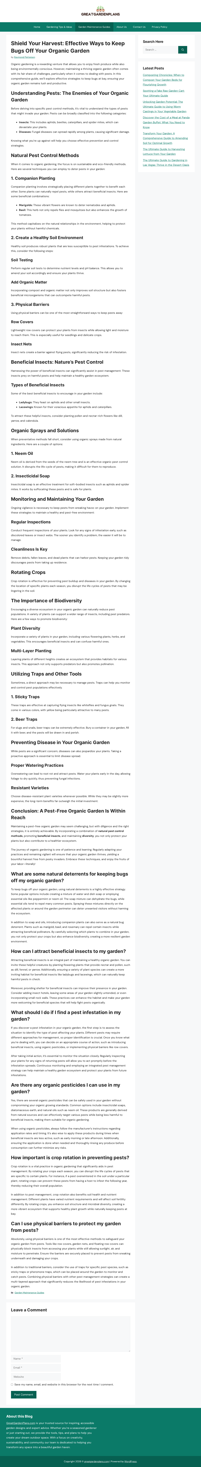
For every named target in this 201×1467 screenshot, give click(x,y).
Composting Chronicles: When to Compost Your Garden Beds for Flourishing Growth (163, 79)
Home (37, 27)
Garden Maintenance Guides (94, 27)
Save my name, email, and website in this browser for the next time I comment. (64, 1384)
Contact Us (139, 27)
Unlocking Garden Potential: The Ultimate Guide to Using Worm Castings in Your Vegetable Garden (164, 106)
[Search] (182, 50)
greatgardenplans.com (96, 1461)
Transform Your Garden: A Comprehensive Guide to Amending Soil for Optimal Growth (165, 138)
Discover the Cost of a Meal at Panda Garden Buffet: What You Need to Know (166, 122)
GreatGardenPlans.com (20, 1423)
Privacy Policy (159, 27)
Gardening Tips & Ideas (59, 27)
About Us (122, 27)
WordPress (130, 1461)
